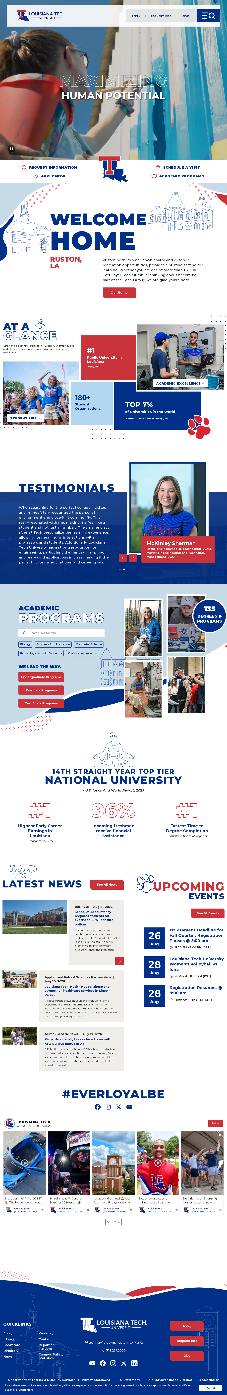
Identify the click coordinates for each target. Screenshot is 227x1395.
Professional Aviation (82, 653)
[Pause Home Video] (11, 150)
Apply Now (53, 175)
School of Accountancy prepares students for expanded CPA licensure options (94, 918)
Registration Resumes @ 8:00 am (196, 990)
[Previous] (123, 558)
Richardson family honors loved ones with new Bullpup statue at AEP (78, 1041)
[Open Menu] (208, 15)
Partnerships (101, 977)
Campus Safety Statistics (51, 1356)
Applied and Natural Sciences (67, 977)
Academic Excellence (178, 383)
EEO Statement (128, 1380)
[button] (24, 1173)
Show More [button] (113, 1222)
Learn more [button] (26, 1389)
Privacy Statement (96, 1380)
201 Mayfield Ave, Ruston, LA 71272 (116, 1343)
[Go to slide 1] (120, 569)
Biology (25, 644)
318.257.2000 (116, 1350)
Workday (46, 1333)
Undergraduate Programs (41, 677)
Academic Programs (181, 175)
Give (185, 16)
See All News (107, 884)
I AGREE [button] (211, 1387)
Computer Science (89, 644)
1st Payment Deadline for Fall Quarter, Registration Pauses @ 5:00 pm (197, 935)
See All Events (208, 913)
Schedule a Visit (181, 167)
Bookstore (11, 1345)
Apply (135, 16)
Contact (45, 1339)
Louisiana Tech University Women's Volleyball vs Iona (197, 964)
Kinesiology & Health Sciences (41, 653)
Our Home (119, 292)
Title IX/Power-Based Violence (169, 1380)
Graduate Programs (41, 690)
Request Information (53, 167)
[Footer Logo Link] (113, 1325)
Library (8, 1339)
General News (67, 1034)
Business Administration (53, 644)
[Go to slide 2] (124, 569)
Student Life (23, 418)
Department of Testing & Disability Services (41, 1380)
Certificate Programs (41, 703)
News (8, 1356)
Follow (215, 1123)
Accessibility (209, 1380)
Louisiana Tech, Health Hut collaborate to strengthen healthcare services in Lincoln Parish (78, 991)
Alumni (50, 1034)
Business (82, 906)
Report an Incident (47, 1347)
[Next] (133, 558)
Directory (10, 1351)
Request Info (161, 16)
